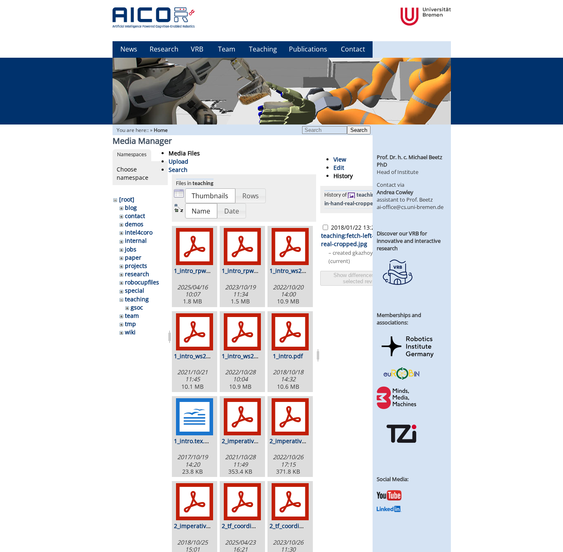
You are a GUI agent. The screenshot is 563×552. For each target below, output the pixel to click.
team (132, 315)
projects (136, 266)
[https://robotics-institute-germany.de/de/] (408, 359)
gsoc (137, 307)
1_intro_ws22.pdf (293, 271)
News (128, 49)
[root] (126, 199)
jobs (130, 249)
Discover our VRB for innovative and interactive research (409, 241)
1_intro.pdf (288, 356)
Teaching (263, 49)
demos (134, 224)
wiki (130, 332)
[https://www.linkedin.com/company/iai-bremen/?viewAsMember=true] (389, 510)
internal (136, 240)
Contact (353, 49)
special (134, 290)
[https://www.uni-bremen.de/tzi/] (401, 450)
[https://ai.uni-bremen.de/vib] (397, 291)
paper (133, 257)
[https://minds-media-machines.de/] (397, 407)
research (137, 274)
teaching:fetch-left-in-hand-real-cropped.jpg (359, 240)
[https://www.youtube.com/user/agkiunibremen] (389, 498)
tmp (130, 324)
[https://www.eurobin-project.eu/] (401, 378)
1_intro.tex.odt (193, 441)
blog (131, 207)
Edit (338, 167)
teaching (137, 299)
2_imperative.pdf (197, 526)
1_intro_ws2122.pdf (200, 356)
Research (164, 49)
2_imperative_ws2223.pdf (304, 441)
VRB (197, 49)
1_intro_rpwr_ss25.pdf (204, 271)
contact (135, 216)
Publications (308, 49)
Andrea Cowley (395, 192)
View (339, 159)
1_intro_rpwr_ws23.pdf (253, 271)
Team (226, 49)
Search (358, 130)
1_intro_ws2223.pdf (248, 356)
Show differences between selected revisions (364, 278)
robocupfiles (142, 282)
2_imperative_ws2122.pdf (256, 441)
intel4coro (138, 232)
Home (161, 130)
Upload (178, 161)
